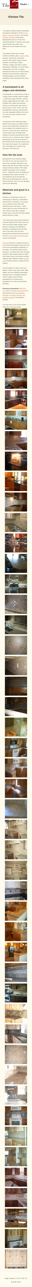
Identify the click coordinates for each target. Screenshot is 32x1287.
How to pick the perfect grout (18, 236)
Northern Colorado (9, 37)
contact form (21, 291)
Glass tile (6, 243)
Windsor (17, 35)
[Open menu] (28, 4)
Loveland (11, 35)
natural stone (24, 56)
